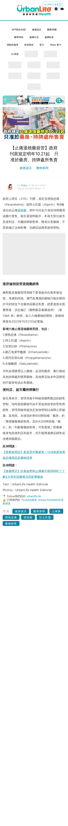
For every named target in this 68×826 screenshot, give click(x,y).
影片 (42, 44)
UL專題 (15, 54)
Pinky (24, 185)
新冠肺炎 (29, 44)
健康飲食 (49, 37)
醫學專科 (18, 37)
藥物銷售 (11, 523)
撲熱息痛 (11, 517)
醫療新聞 (41, 168)
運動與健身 (12, 44)
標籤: (7, 511)
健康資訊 (36, 29)
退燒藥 (21, 210)
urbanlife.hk (34, 496)
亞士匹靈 (45, 517)
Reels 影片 (55, 44)
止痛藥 (56, 511)
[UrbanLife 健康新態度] (34, 10)
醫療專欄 (51, 29)
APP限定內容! (19, 29)
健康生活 (34, 37)
